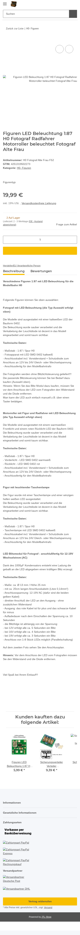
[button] (62, 4)
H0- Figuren (24, 167)
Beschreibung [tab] (14, 271)
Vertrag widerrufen (40, 901)
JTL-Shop (46, 917)
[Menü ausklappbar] (5, 2)
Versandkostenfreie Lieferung (39, 203)
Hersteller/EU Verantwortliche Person (22, 265)
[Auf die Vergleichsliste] (59, 49)
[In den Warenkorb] (6, 40)
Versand (48, 907)
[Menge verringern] (7, 240)
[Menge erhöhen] (73, 240)
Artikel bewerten (16, 694)
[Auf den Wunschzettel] (69, 49)
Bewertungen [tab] (41, 271)
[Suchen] (73, 14)
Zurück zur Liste (14, 28)
